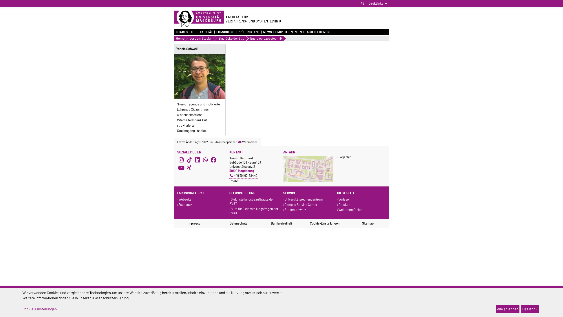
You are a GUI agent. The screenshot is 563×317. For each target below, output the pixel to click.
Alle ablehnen (507, 309)
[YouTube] (181, 168)
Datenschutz (238, 223)
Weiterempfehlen (350, 209)
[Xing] (189, 168)
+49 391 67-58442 (246, 175)
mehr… (235, 181)
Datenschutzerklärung (111, 298)
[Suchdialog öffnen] (362, 3)
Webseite (185, 199)
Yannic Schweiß (187, 49)
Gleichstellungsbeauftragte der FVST (251, 201)
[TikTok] (189, 160)
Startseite (185, 32)
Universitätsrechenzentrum (304, 199)
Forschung (225, 32)
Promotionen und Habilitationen (302, 32)
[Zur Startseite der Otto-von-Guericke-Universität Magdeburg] (199, 19)
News (267, 32)
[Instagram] (181, 160)
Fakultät (205, 32)
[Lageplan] (308, 181)
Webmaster (249, 142)
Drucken (344, 204)
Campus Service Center (301, 204)
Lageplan (344, 157)
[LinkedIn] (197, 160)
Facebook (185, 204)
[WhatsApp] (205, 160)
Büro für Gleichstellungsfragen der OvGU (253, 211)
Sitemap (368, 223)
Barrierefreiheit (281, 223)
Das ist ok (529, 309)
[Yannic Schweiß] (199, 76)
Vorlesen (344, 199)
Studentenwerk (295, 209)
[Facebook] (214, 160)
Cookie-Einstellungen (325, 223)
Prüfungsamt (249, 32)
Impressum (195, 223)
